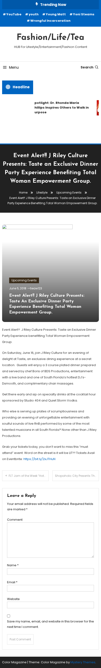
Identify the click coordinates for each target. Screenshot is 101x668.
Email (12, 582)
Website (13, 599)
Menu (14, 67)
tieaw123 (36, 288)
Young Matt (56, 14)
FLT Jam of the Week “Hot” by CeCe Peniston (29, 476)
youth (34, 14)
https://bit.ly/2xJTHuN (39, 459)
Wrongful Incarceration (50, 20)
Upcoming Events (24, 280)
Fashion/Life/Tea (50, 38)
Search (87, 67)
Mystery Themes (82, 662)
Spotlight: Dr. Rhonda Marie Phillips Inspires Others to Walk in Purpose (60, 107)
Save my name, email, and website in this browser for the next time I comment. (50, 624)
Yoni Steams (83, 14)
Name (13, 565)
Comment (15, 519)
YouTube (13, 14)
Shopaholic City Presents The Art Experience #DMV (77, 476)
